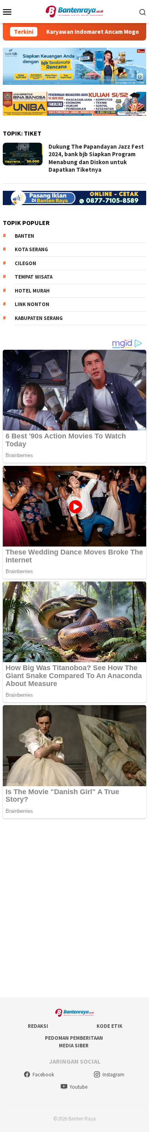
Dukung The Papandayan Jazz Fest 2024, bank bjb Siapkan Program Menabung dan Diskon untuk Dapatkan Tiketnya (96, 158)
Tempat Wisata (33, 276)
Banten (24, 236)
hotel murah (32, 290)
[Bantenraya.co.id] (74, 10)
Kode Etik (109, 1026)
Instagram (113, 1074)
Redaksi (38, 1026)
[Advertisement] (74, 908)
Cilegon (25, 263)
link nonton (32, 304)
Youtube (78, 1087)
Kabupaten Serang (39, 318)
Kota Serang (31, 249)
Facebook (43, 1074)
